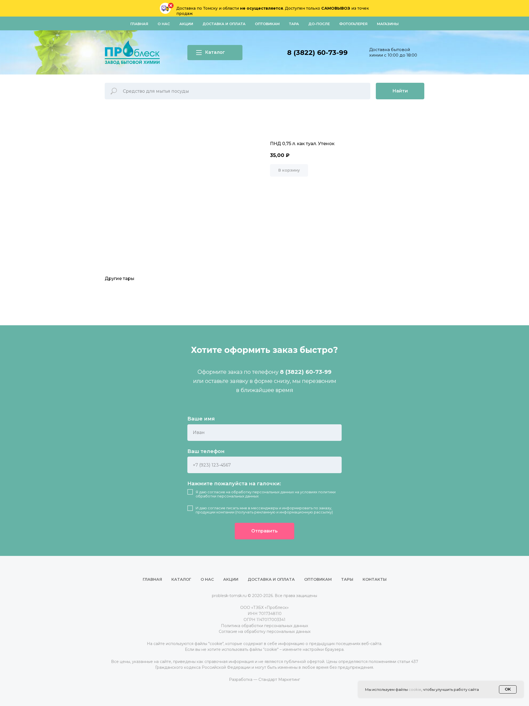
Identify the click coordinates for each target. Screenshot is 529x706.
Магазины (388, 24)
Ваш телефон (206, 451)
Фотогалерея (353, 24)
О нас (164, 24)
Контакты (375, 579)
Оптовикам (267, 24)
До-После (319, 24)
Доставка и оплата (224, 24)
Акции (186, 24)
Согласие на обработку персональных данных (265, 631)
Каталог (181, 579)
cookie (415, 689)
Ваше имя (201, 419)
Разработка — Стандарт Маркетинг (264, 679)
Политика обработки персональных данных (264, 625)
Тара (294, 24)
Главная (139, 24)
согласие (216, 492)
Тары (347, 579)
